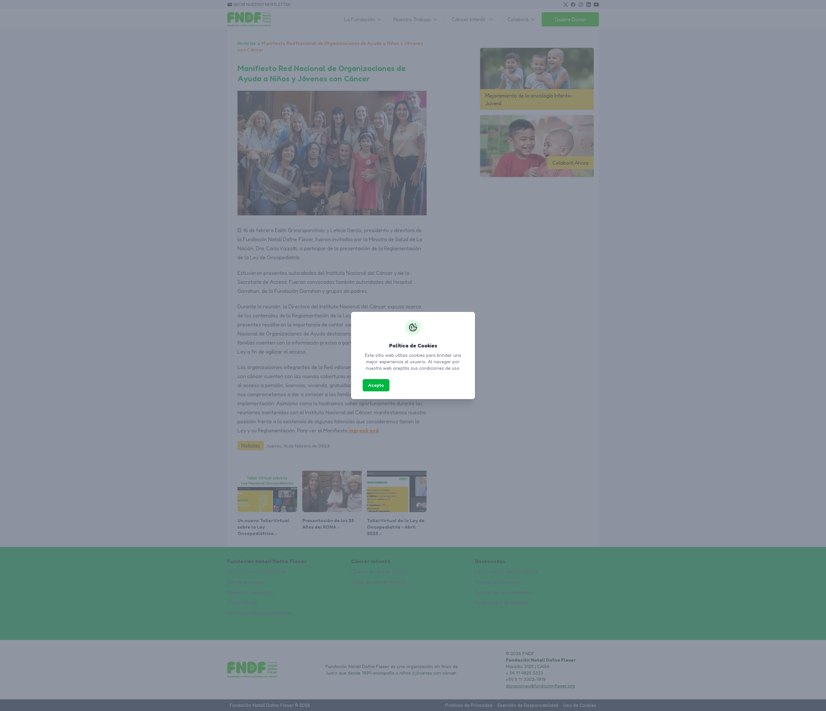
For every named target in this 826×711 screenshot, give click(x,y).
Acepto (376, 385)
